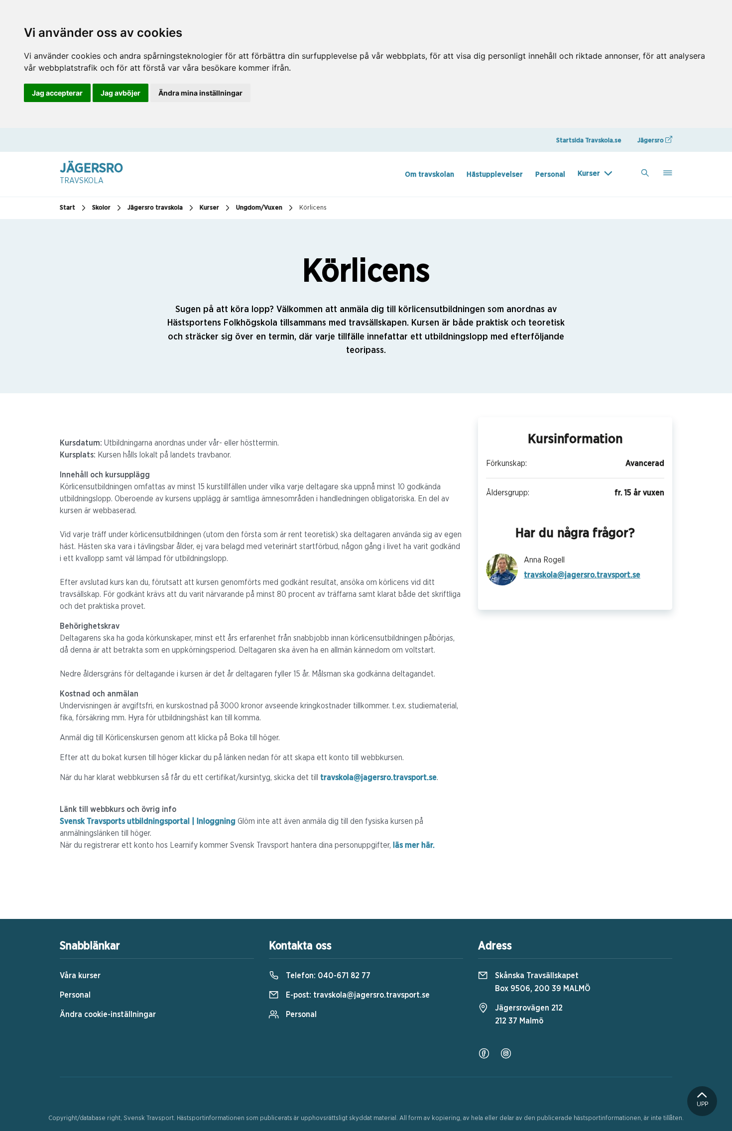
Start (67, 208)
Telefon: (327, 976)
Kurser (589, 173)
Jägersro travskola (155, 208)
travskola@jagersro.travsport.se (378, 778)
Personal (550, 174)
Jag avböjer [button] (120, 93)
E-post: (357, 995)
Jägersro (651, 140)
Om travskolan (429, 174)
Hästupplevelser (495, 174)
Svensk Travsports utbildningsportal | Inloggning (148, 821)
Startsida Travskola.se (588, 140)
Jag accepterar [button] (57, 93)
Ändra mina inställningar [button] (200, 93)
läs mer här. (414, 845)
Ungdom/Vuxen (259, 208)
